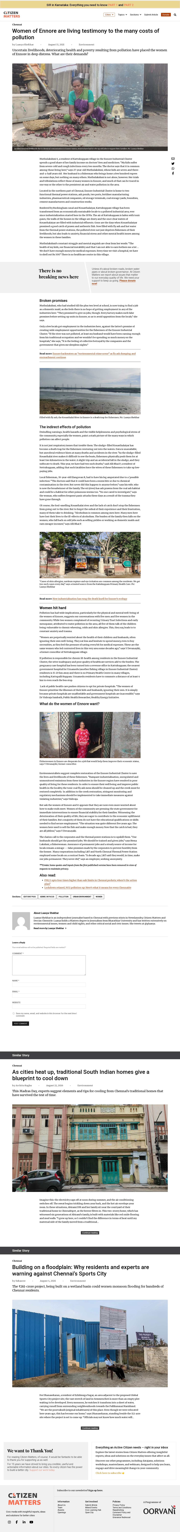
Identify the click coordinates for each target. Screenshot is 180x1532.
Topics (121, 14)
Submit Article (151, 14)
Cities (108, 14)
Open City (89, 1512)
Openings (62, 1512)
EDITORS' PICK (30, 897)
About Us (62, 1505)
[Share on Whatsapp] (173, 168)
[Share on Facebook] (173, 173)
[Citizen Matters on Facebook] (16, 1522)
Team (60, 1507)
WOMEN (99, 897)
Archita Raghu (24, 1085)
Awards (61, 1510)
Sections (134, 14)
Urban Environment (82, 897)
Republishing (118, 1510)
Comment (18, 953)
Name (15, 981)
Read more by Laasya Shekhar (49, 928)
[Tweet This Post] (172, 163)
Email (15, 991)
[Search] (175, 14)
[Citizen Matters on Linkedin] (24, 1522)
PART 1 (113, 5)
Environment (86, 44)
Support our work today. (42, 1470)
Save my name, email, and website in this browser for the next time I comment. (46, 1014)
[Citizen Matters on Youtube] (31, 1522)
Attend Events (91, 1507)
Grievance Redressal (121, 1517)
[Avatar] (21, 921)
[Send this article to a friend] (172, 158)
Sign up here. (95, 1490)
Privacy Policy (119, 1505)
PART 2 (129, 5)
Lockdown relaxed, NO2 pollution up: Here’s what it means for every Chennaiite (87, 887)
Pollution (63, 897)
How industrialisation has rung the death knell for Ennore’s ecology (90, 598)
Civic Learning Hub (93, 1510)
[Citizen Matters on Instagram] (9, 1522)
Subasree (20, 1280)
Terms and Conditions (122, 1507)
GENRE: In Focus (47, 897)
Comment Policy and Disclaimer (121, 1513)
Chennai (17, 24)
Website (16, 1002)
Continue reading (90, 1233)
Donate (165, 14)
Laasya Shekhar (25, 44)
